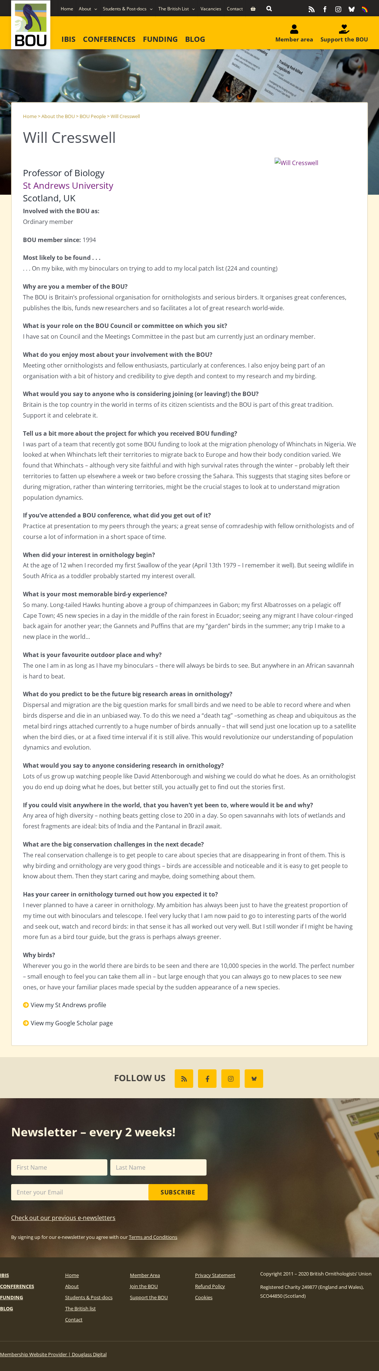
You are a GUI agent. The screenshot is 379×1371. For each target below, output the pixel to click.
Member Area (145, 1275)
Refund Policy (210, 1286)
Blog (6, 1308)
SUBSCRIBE (178, 1192)
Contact (74, 1319)
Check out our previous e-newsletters (63, 1218)
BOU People (93, 116)
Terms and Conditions (153, 1237)
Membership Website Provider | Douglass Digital (53, 1354)
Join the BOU (144, 1286)
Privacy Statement (215, 1275)
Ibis (4, 1275)
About (72, 1286)
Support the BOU (149, 1297)
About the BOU (58, 116)
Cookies (203, 1297)
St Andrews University (68, 185)
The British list (80, 1308)
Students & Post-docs (89, 1297)
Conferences (17, 1286)
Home (30, 116)
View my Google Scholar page (72, 1023)
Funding (11, 1297)
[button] (269, 8)
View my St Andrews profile (68, 1005)
